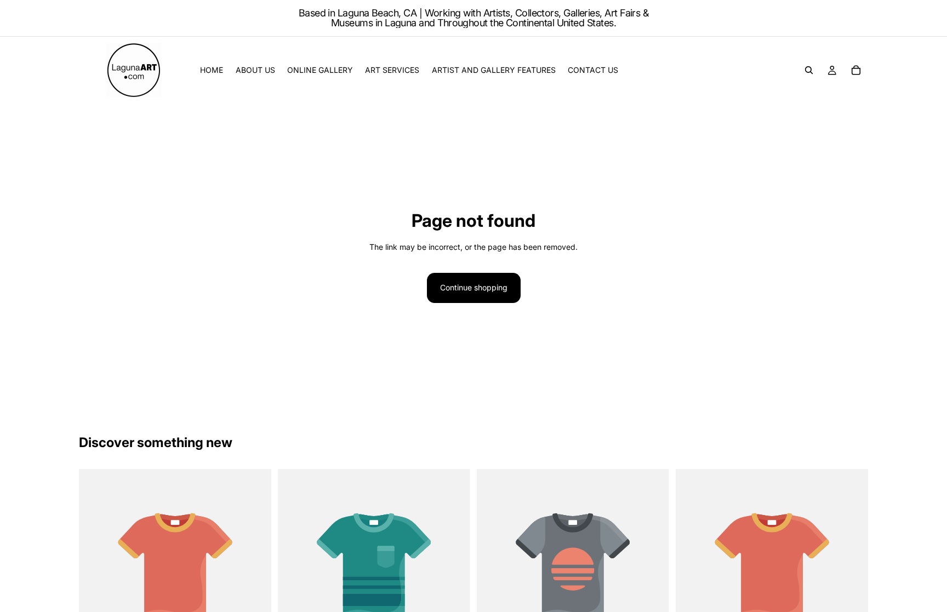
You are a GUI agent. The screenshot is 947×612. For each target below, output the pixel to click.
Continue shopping (473, 287)
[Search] (809, 70)
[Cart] (856, 70)
